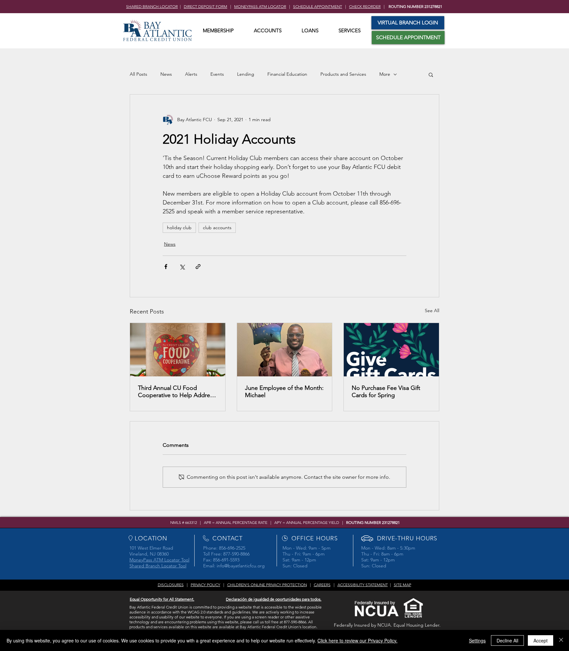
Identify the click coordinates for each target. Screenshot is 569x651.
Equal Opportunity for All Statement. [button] (162, 599)
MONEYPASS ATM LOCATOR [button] (260, 6)
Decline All (507, 640)
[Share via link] (198, 266)
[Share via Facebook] (166, 266)
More (384, 74)
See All (432, 310)
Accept (540, 640)
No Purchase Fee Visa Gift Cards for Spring (386, 391)
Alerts (191, 74)
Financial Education (287, 74)
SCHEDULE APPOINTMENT (317, 6)
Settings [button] (477, 640)
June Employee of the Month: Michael (284, 391)
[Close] (561, 640)
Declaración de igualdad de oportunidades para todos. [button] (273, 599)
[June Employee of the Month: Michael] (284, 349)
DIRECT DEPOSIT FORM (205, 6)
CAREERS (322, 584)
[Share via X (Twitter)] (182, 266)
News (166, 74)
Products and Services (343, 74)
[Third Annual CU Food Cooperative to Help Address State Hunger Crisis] (177, 349)
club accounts (217, 228)
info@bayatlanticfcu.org (241, 566)
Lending (245, 74)
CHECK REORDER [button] (365, 6)
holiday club (179, 228)
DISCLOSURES (171, 584)
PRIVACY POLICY (205, 584)
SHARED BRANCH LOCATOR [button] (152, 6)
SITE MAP (402, 584)
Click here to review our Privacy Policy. (357, 640)
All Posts (138, 74)
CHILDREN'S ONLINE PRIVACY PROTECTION (267, 584)
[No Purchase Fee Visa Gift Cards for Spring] (391, 349)
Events (217, 74)
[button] (218, 30)
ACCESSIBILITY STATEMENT (363, 584)
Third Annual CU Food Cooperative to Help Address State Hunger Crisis (176, 391)
